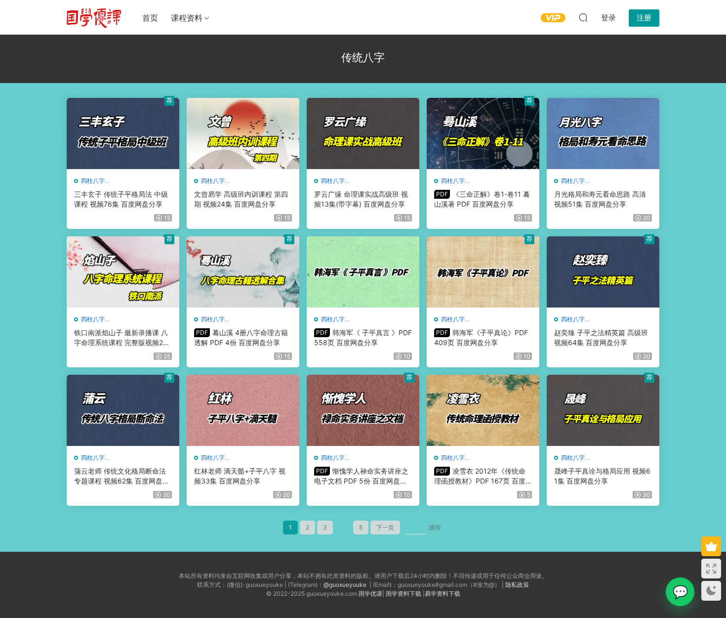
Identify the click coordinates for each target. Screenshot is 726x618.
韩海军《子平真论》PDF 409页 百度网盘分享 (481, 337)
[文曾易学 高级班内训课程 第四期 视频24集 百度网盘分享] (243, 133)
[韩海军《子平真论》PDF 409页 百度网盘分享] (483, 272)
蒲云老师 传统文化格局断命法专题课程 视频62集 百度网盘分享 (121, 476)
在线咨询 (680, 591)
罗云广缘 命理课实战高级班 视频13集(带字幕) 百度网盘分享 (361, 199)
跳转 (435, 527)
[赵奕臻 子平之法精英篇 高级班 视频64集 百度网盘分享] (603, 272)
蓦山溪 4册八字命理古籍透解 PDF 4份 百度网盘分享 (241, 337)
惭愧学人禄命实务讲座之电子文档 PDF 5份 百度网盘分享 (361, 476)
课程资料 (186, 18)
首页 (150, 18)
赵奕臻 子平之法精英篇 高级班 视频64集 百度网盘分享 (601, 337)
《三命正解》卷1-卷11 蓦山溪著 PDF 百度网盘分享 (482, 199)
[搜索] (583, 17)
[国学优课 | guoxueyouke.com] (94, 17)
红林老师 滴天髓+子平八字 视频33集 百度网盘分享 (239, 476)
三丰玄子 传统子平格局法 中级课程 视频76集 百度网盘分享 (121, 199)
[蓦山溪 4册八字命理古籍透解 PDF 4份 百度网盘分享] (243, 272)
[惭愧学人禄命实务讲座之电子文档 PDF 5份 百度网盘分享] (363, 410)
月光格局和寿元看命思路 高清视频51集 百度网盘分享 (600, 199)
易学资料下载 (442, 593)
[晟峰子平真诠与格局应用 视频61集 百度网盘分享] (603, 410)
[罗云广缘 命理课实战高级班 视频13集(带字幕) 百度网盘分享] (363, 133)
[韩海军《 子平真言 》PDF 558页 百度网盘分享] (363, 272)
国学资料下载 (403, 593)
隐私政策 (517, 584)
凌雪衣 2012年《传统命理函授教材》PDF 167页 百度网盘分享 (479, 476)
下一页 (385, 527)
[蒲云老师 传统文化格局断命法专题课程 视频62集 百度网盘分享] (123, 410)
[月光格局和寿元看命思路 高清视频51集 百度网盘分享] (603, 133)
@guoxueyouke (344, 584)
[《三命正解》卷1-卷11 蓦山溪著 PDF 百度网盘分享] (483, 133)
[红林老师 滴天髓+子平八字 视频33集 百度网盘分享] (243, 410)
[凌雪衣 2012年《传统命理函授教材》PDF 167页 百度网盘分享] (483, 410)
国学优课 (370, 593)
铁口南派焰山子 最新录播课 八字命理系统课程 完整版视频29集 (121, 338)
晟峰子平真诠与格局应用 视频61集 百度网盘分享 (602, 476)
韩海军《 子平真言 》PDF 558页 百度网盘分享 (363, 337)
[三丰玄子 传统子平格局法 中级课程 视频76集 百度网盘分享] (123, 133)
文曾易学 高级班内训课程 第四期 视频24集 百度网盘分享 (241, 199)
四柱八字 (93, 180)
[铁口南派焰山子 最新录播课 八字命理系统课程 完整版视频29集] (123, 272)
